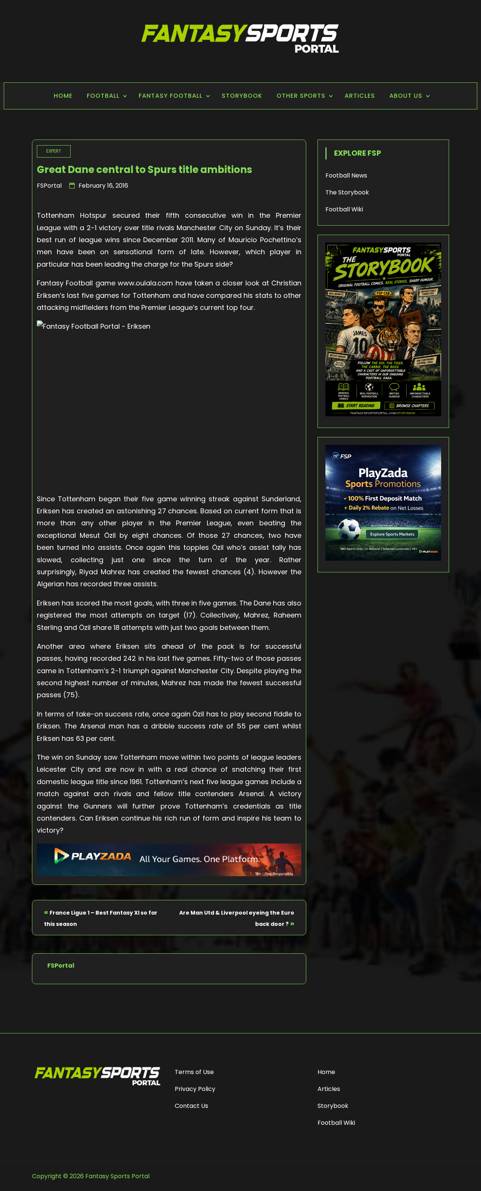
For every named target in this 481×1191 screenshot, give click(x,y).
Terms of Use (194, 1072)
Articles (360, 95)
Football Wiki (344, 209)
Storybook (242, 95)
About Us (405, 95)
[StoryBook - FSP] (383, 414)
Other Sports (301, 95)
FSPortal (49, 185)
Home (63, 95)
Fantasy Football (171, 95)
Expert (53, 151)
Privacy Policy (195, 1089)
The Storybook (347, 192)
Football (103, 95)
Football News (346, 175)
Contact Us (191, 1105)
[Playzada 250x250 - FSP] (383, 558)
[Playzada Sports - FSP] (169, 873)
